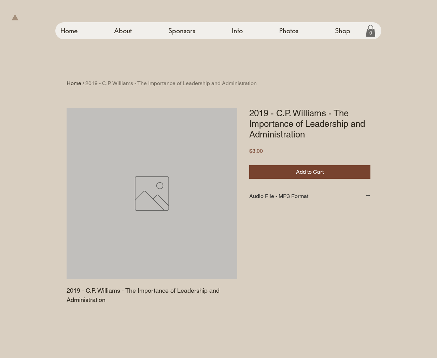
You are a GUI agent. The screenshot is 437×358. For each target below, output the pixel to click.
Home (74, 83)
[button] (371, 31)
